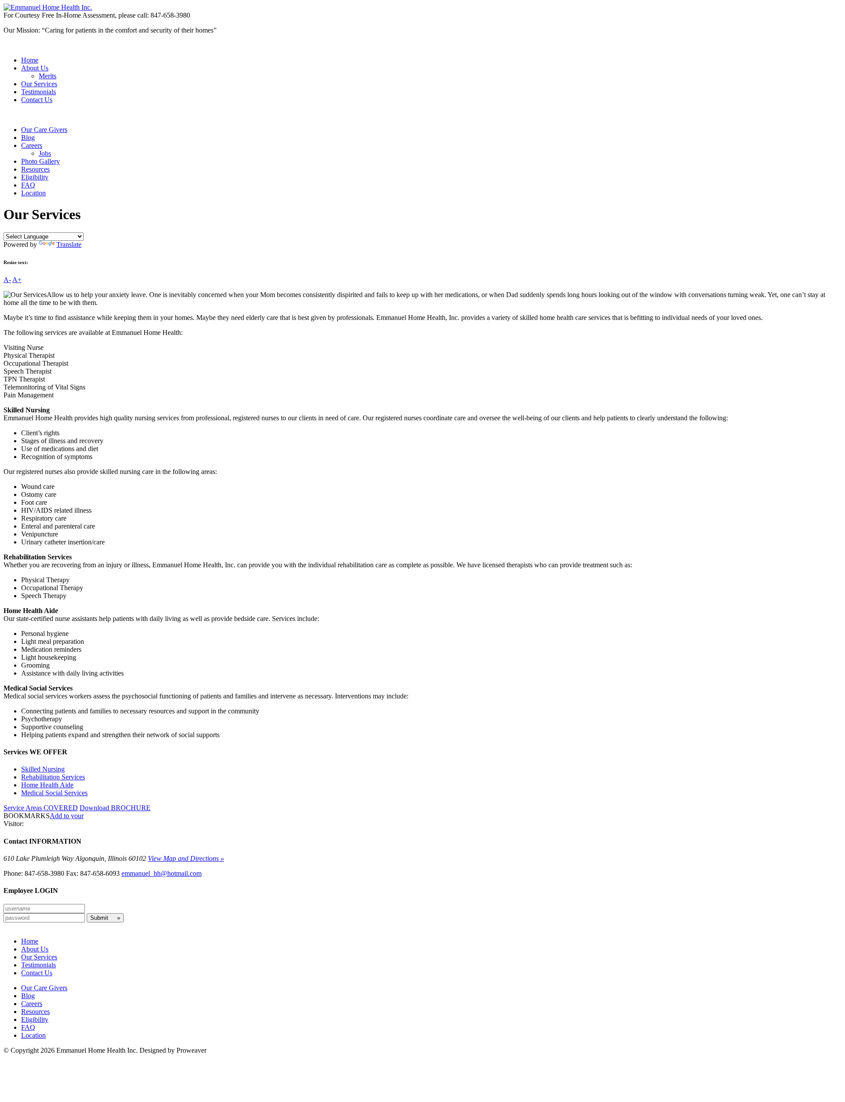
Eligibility (34, 177)
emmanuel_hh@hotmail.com (161, 873)
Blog (28, 137)
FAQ (28, 185)
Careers (31, 145)
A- (7, 279)
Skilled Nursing (43, 769)
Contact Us (36, 99)
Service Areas (41, 808)
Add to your (67, 815)
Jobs (45, 153)
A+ (17, 279)
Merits (47, 76)
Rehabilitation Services (53, 777)
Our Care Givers (44, 129)
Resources (35, 169)
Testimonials (38, 92)
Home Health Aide (47, 785)
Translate (68, 244)
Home (29, 60)
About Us (34, 68)
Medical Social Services (54, 793)
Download (115, 808)
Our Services (39, 84)
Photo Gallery (40, 161)
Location (33, 193)
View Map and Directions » (186, 858)
